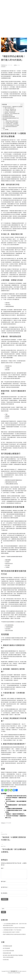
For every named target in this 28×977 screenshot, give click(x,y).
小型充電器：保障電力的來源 (10, 110)
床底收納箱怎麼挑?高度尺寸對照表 (11, 932)
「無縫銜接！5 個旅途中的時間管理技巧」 (15, 814)
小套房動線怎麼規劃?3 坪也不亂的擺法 (12, 930)
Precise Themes (16, 972)
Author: (15, 65)
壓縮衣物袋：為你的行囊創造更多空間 (12, 113)
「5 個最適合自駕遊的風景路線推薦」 (14, 808)
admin (18, 65)
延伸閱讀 (6, 129)
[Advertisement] (14, 21)
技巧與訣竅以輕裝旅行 (8, 115)
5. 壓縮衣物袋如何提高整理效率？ (11, 126)
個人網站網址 (4, 893)
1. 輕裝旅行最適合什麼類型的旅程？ (12, 121)
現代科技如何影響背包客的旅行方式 (11, 118)
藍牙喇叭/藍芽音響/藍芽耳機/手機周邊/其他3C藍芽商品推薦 (13, 956)
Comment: (3, 66)
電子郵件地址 (4, 887)
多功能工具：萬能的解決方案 (10, 109)
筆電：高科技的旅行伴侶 (9, 108)
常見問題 (5, 119)
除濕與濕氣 (6, 959)
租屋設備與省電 (7, 953)
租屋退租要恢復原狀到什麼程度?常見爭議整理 (14, 927)
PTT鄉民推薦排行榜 (13, 971)
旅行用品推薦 (8, 822)
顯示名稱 (3, 881)
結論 (4, 128)
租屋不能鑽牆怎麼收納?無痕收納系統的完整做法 (14, 934)
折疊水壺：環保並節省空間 (10, 112)
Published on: (4, 65)
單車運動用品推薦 (7, 946)
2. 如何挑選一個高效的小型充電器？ (12, 122)
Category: (3, 822)
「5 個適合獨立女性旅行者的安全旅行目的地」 (16, 795)
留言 (2, 868)
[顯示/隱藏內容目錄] (20, 105)
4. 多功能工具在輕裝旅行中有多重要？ (12, 125)
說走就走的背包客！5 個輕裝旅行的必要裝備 (12, 106)
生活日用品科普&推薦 (8, 950)
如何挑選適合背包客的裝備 (9, 116)
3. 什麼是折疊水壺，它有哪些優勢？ (12, 123)
